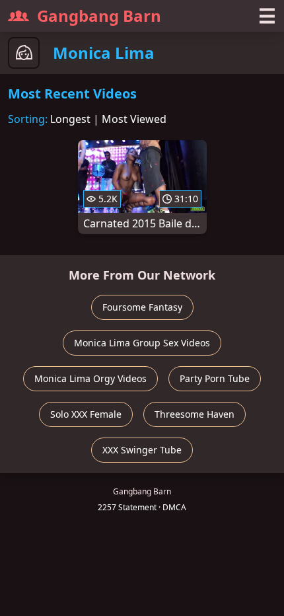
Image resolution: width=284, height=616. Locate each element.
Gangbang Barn (99, 15)
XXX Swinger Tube (142, 449)
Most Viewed (134, 119)
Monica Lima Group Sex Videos (142, 342)
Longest (70, 119)
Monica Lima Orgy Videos (90, 378)
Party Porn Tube (215, 378)
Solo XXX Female (86, 414)
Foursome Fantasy (142, 307)
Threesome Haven (194, 414)
